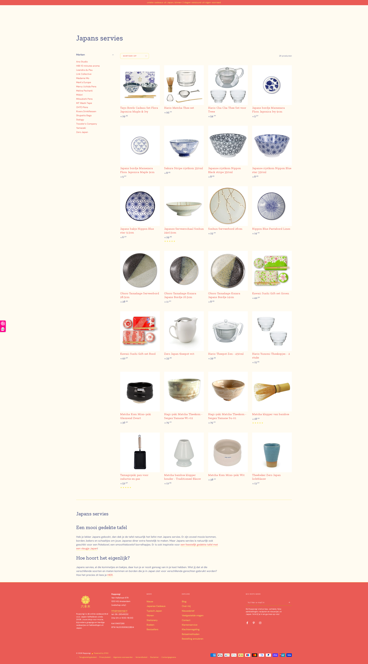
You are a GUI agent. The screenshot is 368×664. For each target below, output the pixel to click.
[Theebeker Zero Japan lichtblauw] (272, 452)
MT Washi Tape (84, 103)
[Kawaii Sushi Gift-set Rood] (140, 331)
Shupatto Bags (84, 115)
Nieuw (150, 601)
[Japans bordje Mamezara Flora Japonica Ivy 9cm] (272, 85)
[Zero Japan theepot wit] (184, 331)
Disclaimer (154, 657)
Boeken (150, 624)
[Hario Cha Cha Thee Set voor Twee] (228, 85)
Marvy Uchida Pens (86, 86)
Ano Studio (82, 61)
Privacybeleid (105, 657)
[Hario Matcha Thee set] (184, 85)
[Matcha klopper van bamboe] (272, 391)
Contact (186, 620)
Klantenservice (189, 624)
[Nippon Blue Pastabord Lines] (272, 206)
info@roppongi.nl (119, 610)
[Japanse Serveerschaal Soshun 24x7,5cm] (184, 206)
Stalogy (80, 119)
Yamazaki (81, 127)
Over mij (186, 606)
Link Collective (83, 74)
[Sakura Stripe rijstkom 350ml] (184, 145)
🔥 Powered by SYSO (99, 653)
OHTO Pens (82, 107)
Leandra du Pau (84, 69)
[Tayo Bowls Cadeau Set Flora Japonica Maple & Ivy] (140, 85)
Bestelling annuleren (192, 638)
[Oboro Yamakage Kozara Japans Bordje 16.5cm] (184, 271)
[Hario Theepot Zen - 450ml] (228, 331)
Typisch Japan (154, 610)
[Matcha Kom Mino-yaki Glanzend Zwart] (140, 391)
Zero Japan (82, 132)
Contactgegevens (168, 657)
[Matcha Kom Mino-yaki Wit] (228, 452)
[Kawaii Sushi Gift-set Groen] (272, 271)
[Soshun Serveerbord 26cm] (228, 206)
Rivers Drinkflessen (86, 111)
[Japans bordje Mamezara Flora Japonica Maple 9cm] (140, 145)
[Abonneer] (290, 602)
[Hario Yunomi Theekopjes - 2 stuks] (272, 331)
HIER (110, 575)
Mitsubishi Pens (84, 99)
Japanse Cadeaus (156, 606)
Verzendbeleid (141, 657)
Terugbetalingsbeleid (88, 657)
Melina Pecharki (84, 90)
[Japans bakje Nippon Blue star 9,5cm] (140, 206)
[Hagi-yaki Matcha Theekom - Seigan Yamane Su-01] (228, 391)
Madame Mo (82, 78)
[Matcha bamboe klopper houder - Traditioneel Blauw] (184, 452)
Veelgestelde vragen (192, 615)
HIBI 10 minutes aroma (88, 65)
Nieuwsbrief (188, 610)
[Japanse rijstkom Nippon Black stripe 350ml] (228, 145)
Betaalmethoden (190, 634)
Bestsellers (152, 629)
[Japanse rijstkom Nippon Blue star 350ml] (272, 145)
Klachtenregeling (191, 629)
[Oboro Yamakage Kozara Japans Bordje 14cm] (228, 271)
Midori (79, 94)
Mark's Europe (83, 82)
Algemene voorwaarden (123, 657)
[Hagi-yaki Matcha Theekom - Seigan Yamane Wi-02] (184, 391)
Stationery (152, 620)
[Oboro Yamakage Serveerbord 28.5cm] (140, 271)
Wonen (150, 615)
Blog (184, 601)
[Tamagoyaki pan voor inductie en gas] (140, 452)
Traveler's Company (86, 123)
